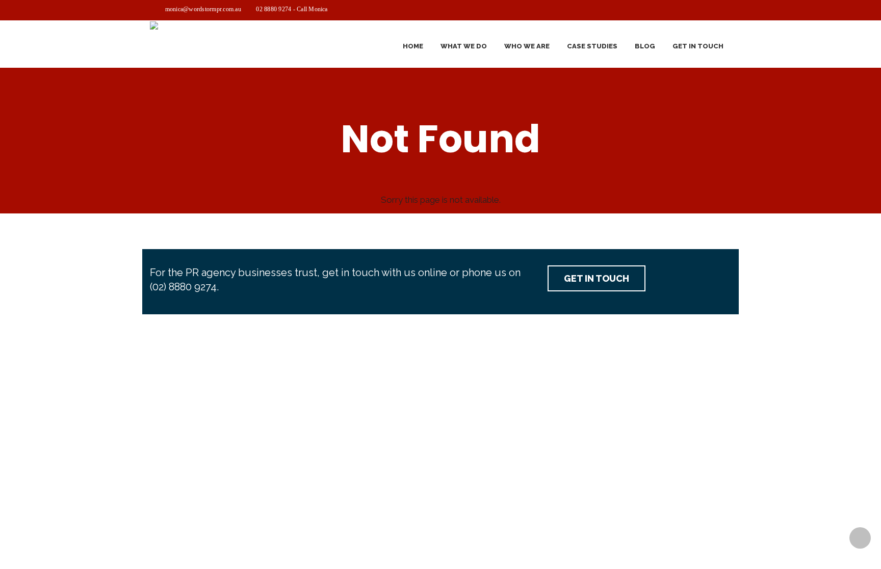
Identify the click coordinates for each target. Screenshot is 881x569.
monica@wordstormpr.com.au (203, 9)
